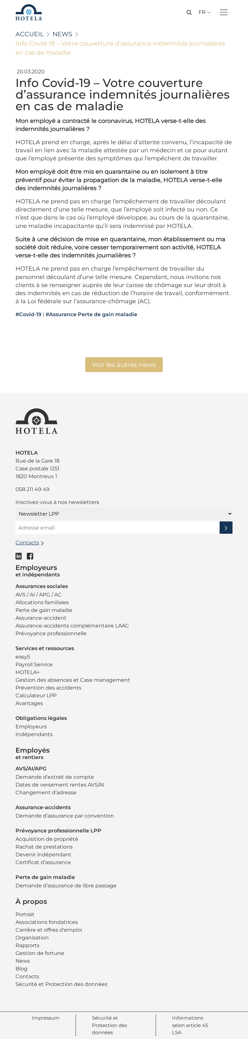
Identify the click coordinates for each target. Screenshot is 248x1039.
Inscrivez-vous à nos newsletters (57, 502)
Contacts (27, 976)
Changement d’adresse (46, 792)
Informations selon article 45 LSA (190, 1025)
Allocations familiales (42, 602)
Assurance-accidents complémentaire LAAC (72, 626)
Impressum (45, 1018)
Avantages (29, 703)
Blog (21, 969)
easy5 (23, 657)
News (62, 34)
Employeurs (31, 726)
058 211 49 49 (32, 489)
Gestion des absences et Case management (73, 680)
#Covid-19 (28, 314)
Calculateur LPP (36, 695)
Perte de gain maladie (44, 610)
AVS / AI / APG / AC (39, 595)
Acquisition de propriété (47, 839)
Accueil (30, 34)
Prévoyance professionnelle (51, 633)
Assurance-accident (41, 618)
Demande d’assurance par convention (65, 816)
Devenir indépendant (43, 855)
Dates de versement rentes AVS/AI (60, 785)
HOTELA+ (28, 672)
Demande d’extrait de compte (55, 777)
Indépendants (34, 734)
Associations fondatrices (47, 922)
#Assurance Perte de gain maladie (91, 314)
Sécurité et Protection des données (62, 984)
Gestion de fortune (40, 953)
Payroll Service (34, 664)
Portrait (25, 914)
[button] (189, 12)
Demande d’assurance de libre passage (66, 886)
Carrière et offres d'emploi (49, 930)
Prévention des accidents (48, 688)
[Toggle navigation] (223, 12)
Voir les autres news (124, 365)
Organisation (32, 938)
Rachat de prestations (44, 847)
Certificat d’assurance (43, 862)
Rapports (27, 945)
